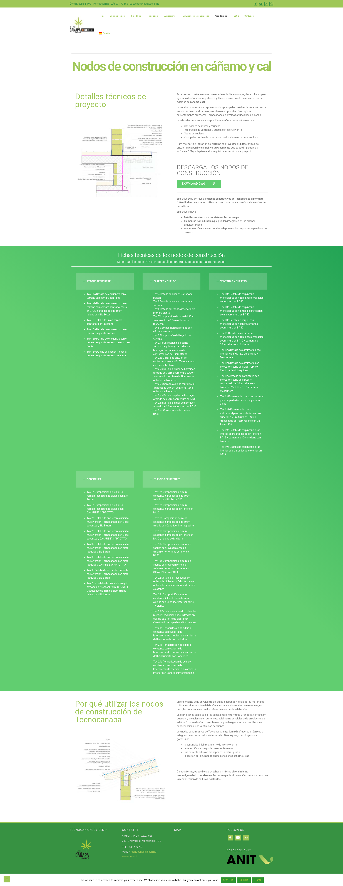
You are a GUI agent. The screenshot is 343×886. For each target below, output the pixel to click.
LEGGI (258, 880)
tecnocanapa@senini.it (145, 3)
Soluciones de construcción (196, 16)
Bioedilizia (136, 16)
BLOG (236, 16)
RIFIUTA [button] (244, 880)
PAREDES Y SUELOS (164, 281)
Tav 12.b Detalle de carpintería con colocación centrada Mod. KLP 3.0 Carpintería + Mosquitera (239, 367)
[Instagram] (246, 837)
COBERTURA (94, 479)
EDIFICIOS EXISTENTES (166, 479)
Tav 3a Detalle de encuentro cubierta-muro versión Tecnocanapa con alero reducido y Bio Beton (108, 548)
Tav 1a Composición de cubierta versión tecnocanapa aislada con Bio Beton (107, 496)
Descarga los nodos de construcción (212, 170)
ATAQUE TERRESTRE (99, 281)
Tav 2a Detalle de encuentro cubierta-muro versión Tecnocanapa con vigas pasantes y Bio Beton (108, 522)
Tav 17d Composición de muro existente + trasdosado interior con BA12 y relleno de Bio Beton (173, 535)
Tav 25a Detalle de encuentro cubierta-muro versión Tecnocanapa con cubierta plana (174, 361)
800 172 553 (121, 3)
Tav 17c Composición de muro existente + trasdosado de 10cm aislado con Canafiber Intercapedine (173, 522)
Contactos (249, 16)
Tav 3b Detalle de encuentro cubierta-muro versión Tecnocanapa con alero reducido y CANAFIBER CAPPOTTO (108, 561)
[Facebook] (230, 837)
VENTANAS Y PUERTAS (233, 281)
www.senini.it (129, 856)
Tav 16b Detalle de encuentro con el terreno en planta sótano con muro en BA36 (108, 342)
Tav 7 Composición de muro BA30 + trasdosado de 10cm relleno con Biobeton (173, 320)
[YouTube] (238, 837)
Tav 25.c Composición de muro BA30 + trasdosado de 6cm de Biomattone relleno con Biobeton (175, 388)
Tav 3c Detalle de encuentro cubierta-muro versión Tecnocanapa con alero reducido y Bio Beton (108, 574)
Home (102, 16)
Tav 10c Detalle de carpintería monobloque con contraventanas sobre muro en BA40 (239, 324)
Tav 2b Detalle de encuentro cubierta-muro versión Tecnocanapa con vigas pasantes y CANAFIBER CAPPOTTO (108, 535)
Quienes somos (117, 16)
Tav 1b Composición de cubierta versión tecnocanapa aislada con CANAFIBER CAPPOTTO (105, 509)
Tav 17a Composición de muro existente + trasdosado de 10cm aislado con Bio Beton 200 (171, 496)
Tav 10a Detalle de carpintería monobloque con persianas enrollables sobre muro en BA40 (242, 298)
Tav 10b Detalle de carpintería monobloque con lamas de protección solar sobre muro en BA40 (241, 311)
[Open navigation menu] (7, 879)
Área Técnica (221, 16)
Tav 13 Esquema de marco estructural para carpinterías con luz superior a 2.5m (242, 400)
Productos (153, 16)
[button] (105, 281)
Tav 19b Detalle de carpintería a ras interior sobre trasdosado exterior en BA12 (241, 450)
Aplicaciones (170, 16)
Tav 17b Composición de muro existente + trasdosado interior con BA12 (173, 509)
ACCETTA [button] (228, 880)
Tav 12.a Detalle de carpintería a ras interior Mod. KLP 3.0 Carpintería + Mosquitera (240, 353)
